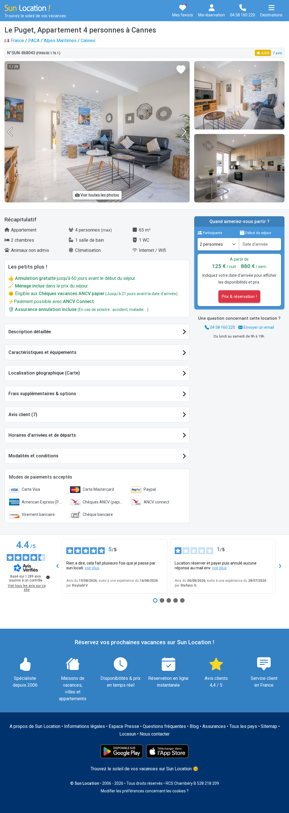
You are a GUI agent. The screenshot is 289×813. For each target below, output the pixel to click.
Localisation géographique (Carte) (44, 373)
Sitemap (269, 726)
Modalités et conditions (33, 456)
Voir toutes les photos (99, 195)
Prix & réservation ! (239, 296)
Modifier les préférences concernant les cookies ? (145, 791)
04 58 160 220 (222, 327)
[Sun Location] (27, 7)
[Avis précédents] (57, 566)
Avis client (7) (22, 414)
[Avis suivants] (280, 566)
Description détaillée (29, 331)
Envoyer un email (258, 327)
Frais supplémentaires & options (42, 393)
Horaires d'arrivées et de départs (42, 435)
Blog (194, 726)
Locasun (127, 734)
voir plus (92, 568)
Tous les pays (243, 726)
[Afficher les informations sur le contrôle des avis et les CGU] (48, 577)
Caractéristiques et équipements (42, 352)
